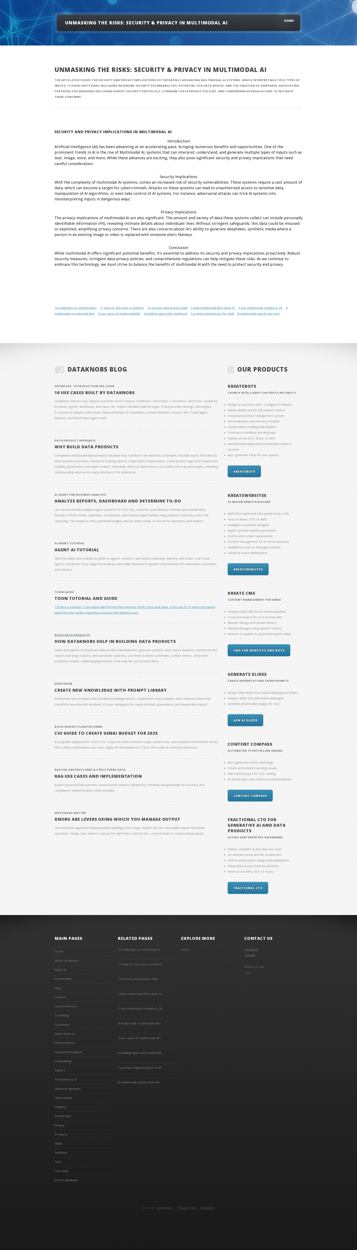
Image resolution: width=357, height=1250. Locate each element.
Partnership (63, 1116)
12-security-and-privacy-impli (167, 308)
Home (289, 21)
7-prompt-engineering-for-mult (212, 313)
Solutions (61, 1152)
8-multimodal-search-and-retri (258, 313)
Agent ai (60, 969)
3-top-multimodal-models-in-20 (260, 308)
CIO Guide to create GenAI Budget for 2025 (106, 733)
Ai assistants (63, 978)
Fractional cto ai (66, 1079)
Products (61, 1134)
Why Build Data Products (87, 447)
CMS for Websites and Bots (258, 650)
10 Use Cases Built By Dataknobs (95, 392)
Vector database (66, 1180)
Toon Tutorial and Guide (86, 598)
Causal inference (66, 1006)
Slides (58, 1143)
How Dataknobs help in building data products (115, 641)
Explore (60, 1070)
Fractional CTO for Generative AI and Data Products (257, 825)
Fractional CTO (248, 888)
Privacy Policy (187, 1208)
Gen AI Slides (245, 720)
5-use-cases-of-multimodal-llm (119, 313)
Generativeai (63, 1098)
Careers (60, 997)
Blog (58, 988)
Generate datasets (67, 1088)
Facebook (251, 949)
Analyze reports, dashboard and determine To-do (118, 501)
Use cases (61, 1171)
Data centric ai (65, 1033)
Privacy (59, 1125)
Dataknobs (207, 1208)
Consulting (62, 1015)
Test (58, 1162)
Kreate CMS (241, 593)
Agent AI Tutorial (77, 550)
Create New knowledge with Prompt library (111, 690)
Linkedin (249, 955)
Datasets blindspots (68, 1052)
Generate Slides (247, 674)
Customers (62, 1024)
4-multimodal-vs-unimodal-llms (139, 1023)
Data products (65, 1043)
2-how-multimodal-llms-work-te (213, 308)
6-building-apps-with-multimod (165, 313)
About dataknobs (67, 960)
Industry (60, 1107)
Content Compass (250, 744)
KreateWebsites (247, 495)
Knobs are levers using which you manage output (117, 819)
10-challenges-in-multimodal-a (75, 308)
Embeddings (63, 1061)
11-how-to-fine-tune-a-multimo (122, 308)
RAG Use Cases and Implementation (98, 776)
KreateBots (242, 386)
